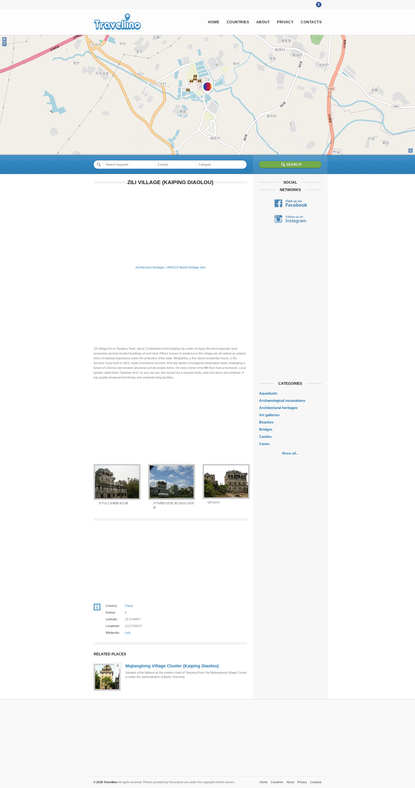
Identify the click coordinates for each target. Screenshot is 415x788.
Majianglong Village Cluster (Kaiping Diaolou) (172, 666)
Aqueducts (268, 393)
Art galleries (269, 415)
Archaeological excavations (282, 400)
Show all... (290, 453)
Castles (265, 436)
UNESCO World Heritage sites (186, 267)
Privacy (285, 22)
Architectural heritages (150, 267)
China (129, 606)
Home (214, 22)
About (263, 22)
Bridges (265, 429)
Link (127, 632)
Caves (264, 444)
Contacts (311, 22)
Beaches (266, 422)
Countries (238, 22)
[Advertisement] (170, 224)
